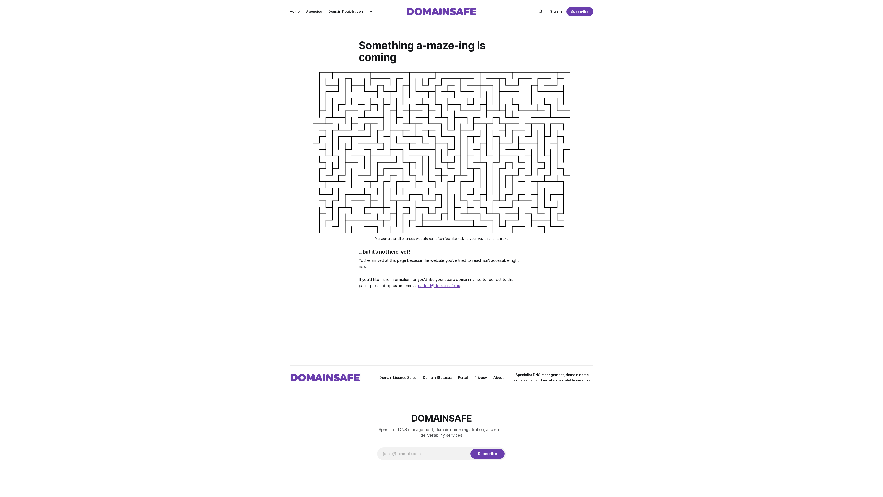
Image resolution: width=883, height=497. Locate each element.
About (498, 377)
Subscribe (579, 11)
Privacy (480, 377)
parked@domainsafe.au (439, 285)
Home (295, 11)
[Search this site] (540, 11)
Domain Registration (345, 11)
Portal (463, 377)
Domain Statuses (437, 377)
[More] (371, 11)
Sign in (556, 11)
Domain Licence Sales (397, 377)
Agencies (314, 11)
